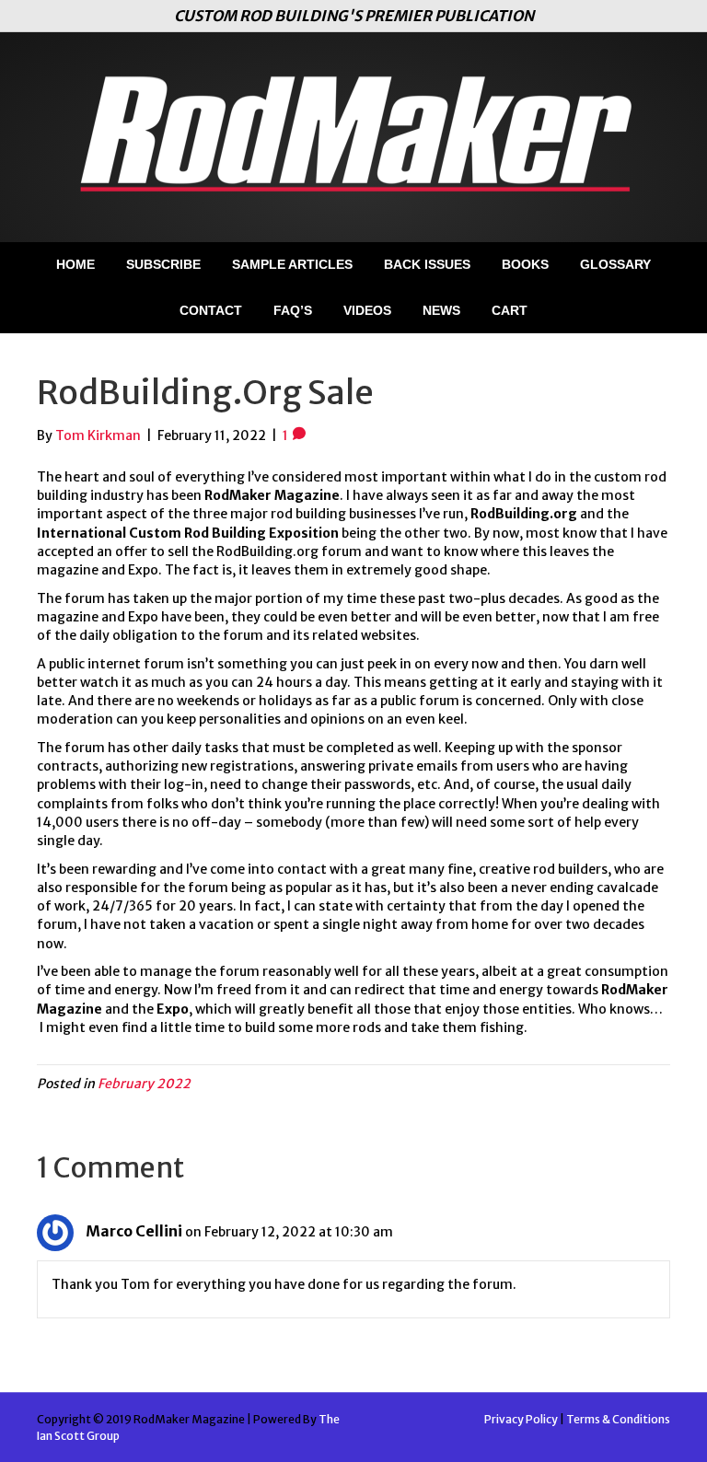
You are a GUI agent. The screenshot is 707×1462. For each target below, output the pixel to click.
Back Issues (427, 264)
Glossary (615, 264)
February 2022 (144, 1083)
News (441, 310)
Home (75, 264)
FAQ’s (292, 310)
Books (525, 264)
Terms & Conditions (618, 1419)
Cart (509, 310)
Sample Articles (292, 264)
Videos (367, 310)
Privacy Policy (521, 1419)
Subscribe (163, 264)
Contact (211, 310)
